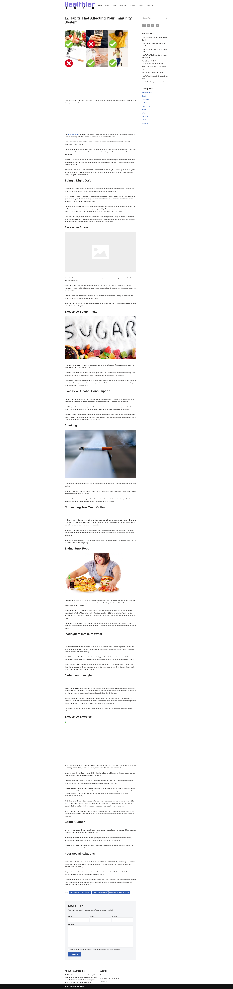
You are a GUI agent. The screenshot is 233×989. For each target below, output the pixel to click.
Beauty (107, 5)
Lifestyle (144, 113)
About (102, 975)
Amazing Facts (147, 92)
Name (70, 916)
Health (114, 5)
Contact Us (149, 5)
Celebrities (145, 99)
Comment (71, 924)
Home (100, 5)
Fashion (132, 5)
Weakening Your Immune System (119, 892)
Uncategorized (146, 123)
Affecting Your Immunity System (80, 892)
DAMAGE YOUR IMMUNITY (100, 892)
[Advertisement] (100, 86)
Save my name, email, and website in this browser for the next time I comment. (95, 949)
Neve (66, 986)
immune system (73, 134)
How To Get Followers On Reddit (152, 72)
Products (145, 116)
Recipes (140, 5)
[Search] (166, 18)
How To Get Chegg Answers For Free (154, 82)
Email (92, 916)
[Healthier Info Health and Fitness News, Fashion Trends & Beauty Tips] (80, 5)
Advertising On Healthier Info (109, 978)
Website (115, 916)
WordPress (80, 986)
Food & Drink (123, 5)
